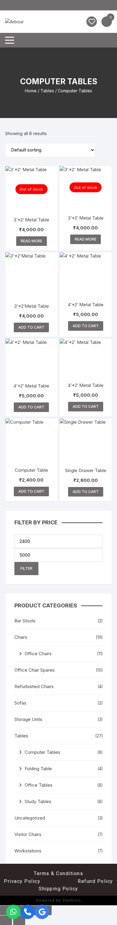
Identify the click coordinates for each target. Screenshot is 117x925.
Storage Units (28, 719)
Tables (47, 90)
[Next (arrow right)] (19, 920)
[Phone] (27, 912)
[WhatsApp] (13, 912)
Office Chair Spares (34, 670)
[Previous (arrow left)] (6, 920)
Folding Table (38, 768)
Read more (31, 241)
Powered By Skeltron (58, 900)
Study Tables (38, 801)
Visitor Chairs (27, 834)
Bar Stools (24, 621)
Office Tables (38, 785)
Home (31, 90)
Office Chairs (38, 653)
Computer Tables (42, 752)
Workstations (27, 851)
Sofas (20, 703)
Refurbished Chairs (34, 686)
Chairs (20, 637)
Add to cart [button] (31, 327)
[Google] (42, 912)
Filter (26, 568)
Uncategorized (29, 818)
